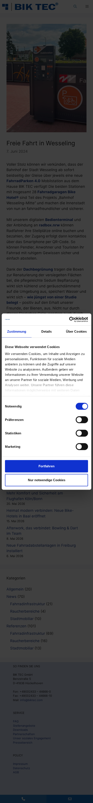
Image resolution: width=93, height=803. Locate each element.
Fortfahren (46, 466)
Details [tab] (46, 331)
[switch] (82, 419)
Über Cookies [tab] (76, 331)
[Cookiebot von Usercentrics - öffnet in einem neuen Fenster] (69, 319)
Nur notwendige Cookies (46, 480)
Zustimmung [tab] (16, 331)
